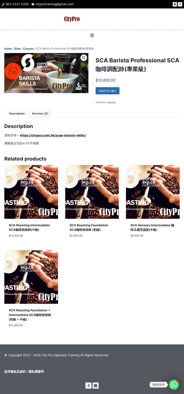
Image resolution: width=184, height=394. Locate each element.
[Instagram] (180, 4)
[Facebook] (175, 4)
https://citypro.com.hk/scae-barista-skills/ (53, 135)
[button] (92, 35)
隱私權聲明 (36, 371)
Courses (111, 102)
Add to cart (107, 91)
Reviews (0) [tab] (40, 113)
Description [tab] (17, 113)
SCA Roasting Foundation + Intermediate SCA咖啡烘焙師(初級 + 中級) (30, 314)
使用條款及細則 (15, 371)
